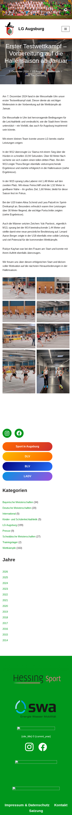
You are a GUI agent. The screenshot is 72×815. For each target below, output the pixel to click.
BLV (27, 466)
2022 (5, 594)
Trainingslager (10, 542)
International (9, 513)
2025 (5, 577)
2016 (5, 628)
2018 (5, 617)
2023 (5, 588)
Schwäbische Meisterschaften (19, 536)
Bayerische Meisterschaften (18, 502)
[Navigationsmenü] (65, 29)
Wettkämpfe (53, 71)
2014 (5, 640)
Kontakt (60, 805)
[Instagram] (7, 433)
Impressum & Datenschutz (27, 805)
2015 (5, 634)
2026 (5, 571)
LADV (27, 476)
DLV (27, 456)
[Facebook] (19, 433)
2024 (5, 583)
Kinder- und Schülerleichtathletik (20, 519)
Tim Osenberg (38, 75)
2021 (5, 600)
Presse (6, 530)
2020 (5, 606)
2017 (5, 623)
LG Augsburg (39, 71)
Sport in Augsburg (27, 446)
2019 (5, 611)
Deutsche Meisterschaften (17, 507)
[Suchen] (66, 10)
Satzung (36, 811)
